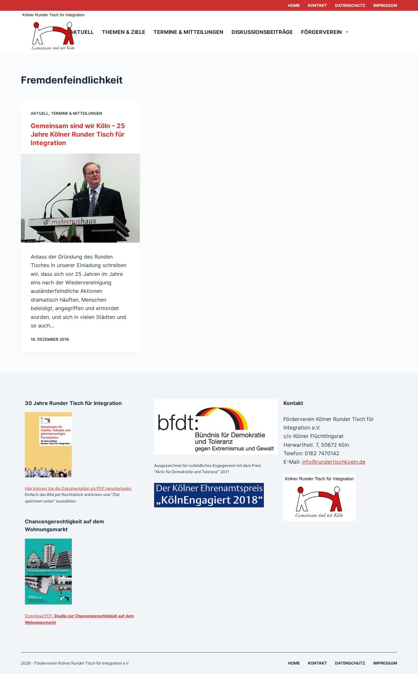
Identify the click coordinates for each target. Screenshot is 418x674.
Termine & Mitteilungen (188, 32)
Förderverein (321, 32)
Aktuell (82, 32)
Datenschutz (350, 5)
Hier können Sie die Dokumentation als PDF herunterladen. (78, 488)
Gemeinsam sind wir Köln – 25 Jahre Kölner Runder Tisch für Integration (78, 134)
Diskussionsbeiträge (262, 32)
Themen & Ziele (123, 32)
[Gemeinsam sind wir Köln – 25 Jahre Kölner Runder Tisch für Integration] (80, 198)
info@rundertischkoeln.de (333, 461)
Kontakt (317, 5)
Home (294, 5)
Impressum (385, 5)
